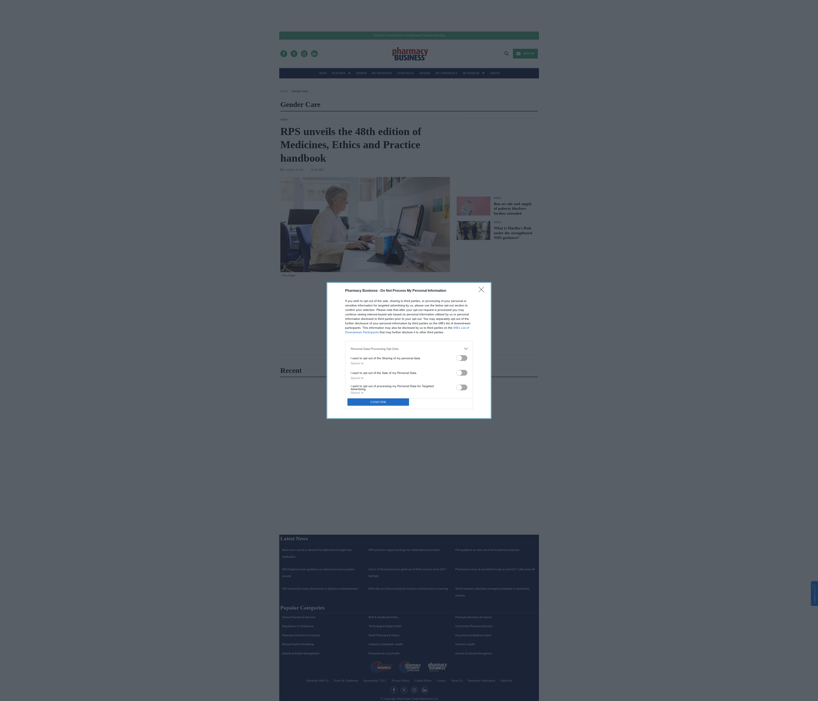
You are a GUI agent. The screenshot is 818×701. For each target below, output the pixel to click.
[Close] (483, 291)
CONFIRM (378, 402)
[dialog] (409, 350)
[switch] (461, 358)
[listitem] (409, 348)
